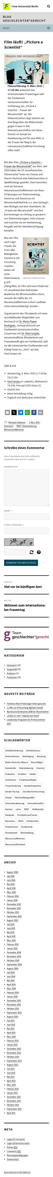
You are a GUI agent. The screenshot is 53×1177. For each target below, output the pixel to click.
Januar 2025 (12, 948)
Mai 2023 (10, 1028)
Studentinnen (11, 826)
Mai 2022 (10, 1076)
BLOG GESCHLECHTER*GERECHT (24, 19)
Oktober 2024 (13, 960)
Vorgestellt (12, 669)
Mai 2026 (10, 884)
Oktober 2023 (13, 1008)
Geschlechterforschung (33, 791)
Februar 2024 (13, 992)
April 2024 (11, 984)
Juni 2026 (11, 880)
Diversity (40, 768)
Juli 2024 (10, 972)
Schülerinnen (32, 821)
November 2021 (14, 1100)
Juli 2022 (10, 1068)
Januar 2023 (12, 1044)
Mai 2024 (10, 980)
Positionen (12, 677)
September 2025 (14, 916)
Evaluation (10, 774)
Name (8, 510)
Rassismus (10, 821)
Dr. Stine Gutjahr (30, 333)
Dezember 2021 (14, 1096)
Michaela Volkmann (17, 422)
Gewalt (8, 797)
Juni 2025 (11, 928)
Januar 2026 (12, 900)
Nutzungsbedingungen (17, 1155)
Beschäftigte (37, 762)
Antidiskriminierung (14, 750)
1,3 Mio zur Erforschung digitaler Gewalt (25, 707)
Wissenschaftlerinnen (14, 429)
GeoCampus (14, 381)
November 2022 (14, 1052)
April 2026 (11, 888)
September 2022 (14, 1060)
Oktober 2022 (13, 1056)
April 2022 (11, 1080)
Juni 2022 (11, 1072)
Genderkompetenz (32, 785)
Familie (33, 774)
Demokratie (10, 768)
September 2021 (14, 1108)
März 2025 (11, 940)
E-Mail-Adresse (14, 524)
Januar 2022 (12, 1092)
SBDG (20, 821)
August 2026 (12, 872)
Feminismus (10, 779)
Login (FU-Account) (16, 1139)
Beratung (41, 756)
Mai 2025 (10, 932)
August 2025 (12, 920)
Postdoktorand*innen (27, 815)
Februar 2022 (13, 1088)
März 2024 (11, 988)
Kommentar (11, 466)
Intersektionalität (36, 803)
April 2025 (11, 936)
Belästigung (28, 756)
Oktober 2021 (13, 1104)
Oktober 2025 (13, 912)
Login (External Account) (18, 1143)
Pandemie (9, 815)
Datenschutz (13, 1159)
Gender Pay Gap (12, 791)
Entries (12, 1147)
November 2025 (14, 908)
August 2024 (12, 968)
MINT (18, 426)
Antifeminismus (33, 750)
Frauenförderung (13, 785)
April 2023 (11, 1032)
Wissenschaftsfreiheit (15, 844)
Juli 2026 (10, 876)
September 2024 (14, 964)
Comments (14, 1151)
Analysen (11, 673)
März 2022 (11, 1084)
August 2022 (12, 1064)
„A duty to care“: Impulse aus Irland (23, 715)
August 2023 (12, 1016)
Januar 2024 (12, 996)
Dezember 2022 (14, 1048)
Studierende (27, 826)
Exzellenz (22, 774)
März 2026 (11, 892)
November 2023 (14, 1004)
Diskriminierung (29, 426)
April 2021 (11, 1112)
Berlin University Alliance (16, 762)
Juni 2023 (11, 1024)
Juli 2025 (10, 924)
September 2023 (14, 1012)
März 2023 (11, 1036)
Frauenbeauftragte (28, 779)
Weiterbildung (27, 832)
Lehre (18, 809)
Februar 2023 (13, 1040)
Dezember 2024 (14, 952)
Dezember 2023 (14, 1000)
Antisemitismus (12, 756)
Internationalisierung (14, 803)
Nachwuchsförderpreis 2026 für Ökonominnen (28, 711)
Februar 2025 (13, 944)
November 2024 (14, 956)
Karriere (9, 809)
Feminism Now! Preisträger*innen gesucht (26, 703)
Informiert (8, 426)
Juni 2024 (11, 976)
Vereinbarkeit (11, 832)
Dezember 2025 (14, 904)
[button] (7, 412)
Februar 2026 (13, 896)
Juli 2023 (10, 1020)
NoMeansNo (38, 809)
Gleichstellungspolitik (24, 797)
